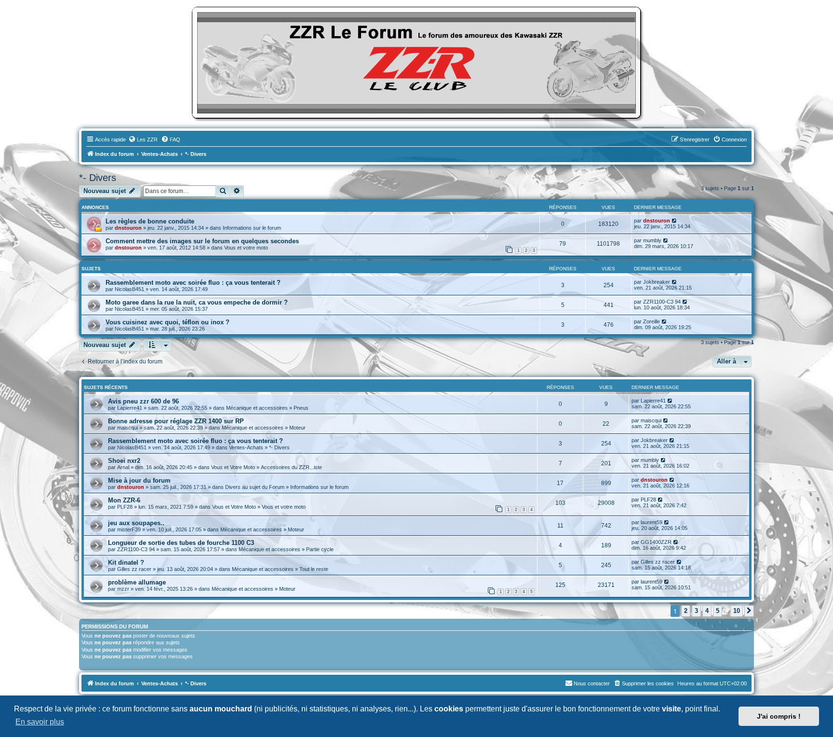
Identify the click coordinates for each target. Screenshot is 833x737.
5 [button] (717, 610)
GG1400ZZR (656, 542)
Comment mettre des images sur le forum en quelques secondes (202, 241)
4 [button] (707, 610)
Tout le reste (313, 569)
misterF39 (129, 529)
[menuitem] (143, 139)
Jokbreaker (656, 282)
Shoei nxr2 (124, 460)
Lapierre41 (129, 408)
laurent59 (651, 522)
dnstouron (128, 228)
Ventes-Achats (246, 447)
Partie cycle (320, 549)
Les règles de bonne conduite (150, 221)
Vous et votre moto (246, 247)
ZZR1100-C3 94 (662, 302)
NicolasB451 (129, 289)
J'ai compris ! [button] (779, 716)
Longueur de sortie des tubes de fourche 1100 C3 (181, 542)
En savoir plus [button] (39, 722)
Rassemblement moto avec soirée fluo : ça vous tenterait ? (193, 282)
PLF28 (125, 507)
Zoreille (651, 321)
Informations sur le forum (252, 228)
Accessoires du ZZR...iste (291, 467)
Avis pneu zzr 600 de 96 (143, 401)
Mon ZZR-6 (124, 500)
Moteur (297, 428)
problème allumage (137, 582)
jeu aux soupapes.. (136, 523)
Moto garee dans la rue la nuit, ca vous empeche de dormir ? (197, 302)
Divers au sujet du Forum (254, 487)
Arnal (123, 467)
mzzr (123, 589)
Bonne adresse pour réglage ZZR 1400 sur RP (176, 421)
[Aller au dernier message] (675, 220)
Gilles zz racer (134, 569)
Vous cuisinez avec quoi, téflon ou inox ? (167, 322)
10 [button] (736, 610)
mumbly (652, 240)
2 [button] (685, 610)
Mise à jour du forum (139, 480)
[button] (749, 611)
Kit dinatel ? (126, 562)
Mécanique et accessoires (257, 408)
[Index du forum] (416, 62)
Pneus (301, 408)
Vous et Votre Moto (233, 467)
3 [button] (696, 610)
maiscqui (127, 428)
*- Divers (97, 177)
